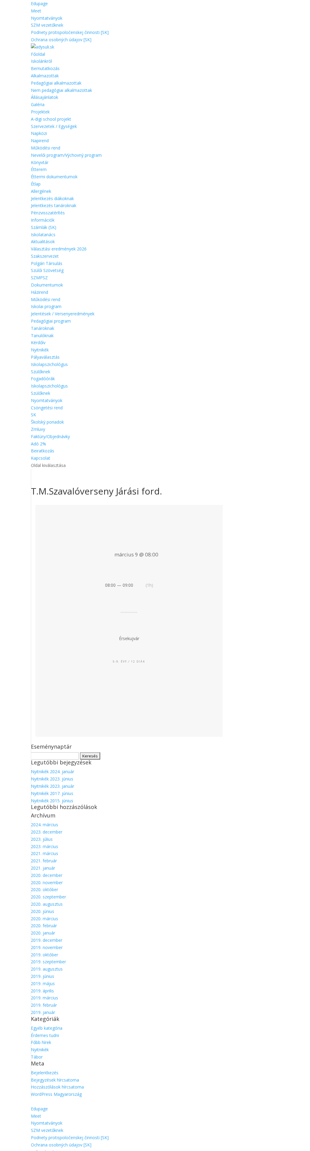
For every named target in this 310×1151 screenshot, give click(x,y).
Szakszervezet (45, 256)
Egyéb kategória (46, 1028)
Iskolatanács (43, 234)
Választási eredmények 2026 (59, 249)
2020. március (44, 918)
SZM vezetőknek (47, 25)
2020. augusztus (47, 904)
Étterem (39, 169)
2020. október (44, 889)
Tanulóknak (42, 335)
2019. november (47, 947)
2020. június (42, 911)
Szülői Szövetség (47, 270)
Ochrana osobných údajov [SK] (61, 39)
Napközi (39, 133)
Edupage (39, 3)
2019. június (42, 976)
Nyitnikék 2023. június (52, 779)
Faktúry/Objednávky (50, 436)
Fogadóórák (43, 378)
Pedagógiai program (51, 321)
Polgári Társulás (46, 263)
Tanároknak (42, 328)
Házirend (39, 292)
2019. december (46, 940)
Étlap (36, 184)
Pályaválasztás (45, 357)
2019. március (44, 998)
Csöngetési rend (47, 408)
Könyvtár (39, 162)
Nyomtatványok (46, 18)
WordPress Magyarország (56, 1094)
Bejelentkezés (44, 1072)
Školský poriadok (47, 422)
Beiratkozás (42, 451)
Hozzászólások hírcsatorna (57, 1087)
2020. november (47, 882)
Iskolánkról (41, 61)
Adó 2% (38, 444)
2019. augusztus (47, 969)
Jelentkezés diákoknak (52, 198)
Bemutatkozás (45, 68)
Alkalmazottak (45, 76)
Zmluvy (38, 429)
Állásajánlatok (44, 97)
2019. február (44, 1005)
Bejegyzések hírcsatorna (55, 1080)
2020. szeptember (48, 897)
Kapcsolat (40, 458)
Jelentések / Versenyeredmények (62, 314)
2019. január (43, 1012)
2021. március (44, 853)
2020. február (44, 925)
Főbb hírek (41, 1042)
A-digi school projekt (51, 119)
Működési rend (45, 148)
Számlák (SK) (43, 227)
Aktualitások (43, 241)
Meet (36, 11)
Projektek (40, 112)
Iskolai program (46, 306)
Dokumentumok (47, 285)
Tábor (37, 1057)
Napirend (40, 140)
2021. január (43, 868)
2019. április (42, 991)
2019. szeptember (48, 962)
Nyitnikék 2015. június (52, 801)
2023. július (42, 839)
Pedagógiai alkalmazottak (56, 83)
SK (33, 415)
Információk (42, 220)
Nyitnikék (40, 350)
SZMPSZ (39, 277)
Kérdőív (38, 342)
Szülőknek (40, 371)
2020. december (46, 875)
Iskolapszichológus (49, 364)
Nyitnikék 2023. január (52, 786)
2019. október (44, 955)
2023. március (44, 846)
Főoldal (38, 54)
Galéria (38, 104)
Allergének (41, 191)
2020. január (43, 933)
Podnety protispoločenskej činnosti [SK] (70, 32)
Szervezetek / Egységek (54, 126)
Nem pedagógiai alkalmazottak (61, 90)
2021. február (44, 861)
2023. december (46, 832)
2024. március (44, 824)
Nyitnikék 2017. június (52, 793)
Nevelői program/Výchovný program (66, 155)
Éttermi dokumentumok (54, 177)
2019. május (43, 983)
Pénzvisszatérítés (48, 213)
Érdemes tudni (45, 1035)
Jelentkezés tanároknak (53, 205)
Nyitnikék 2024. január (52, 771)
